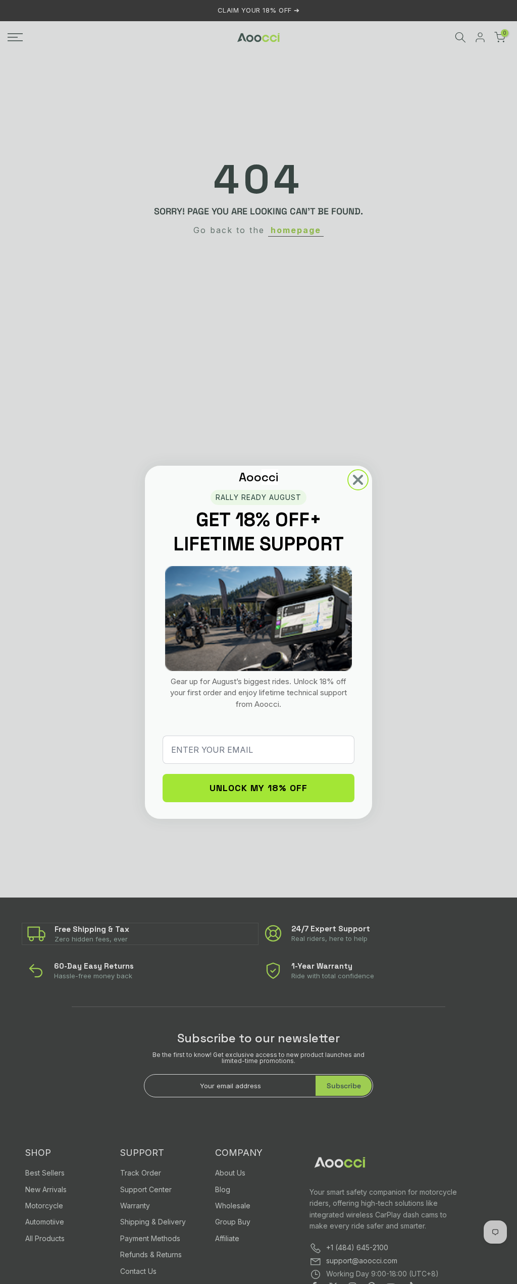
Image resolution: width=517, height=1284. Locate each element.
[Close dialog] (358, 480)
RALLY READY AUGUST (258, 497)
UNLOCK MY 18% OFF (258, 788)
